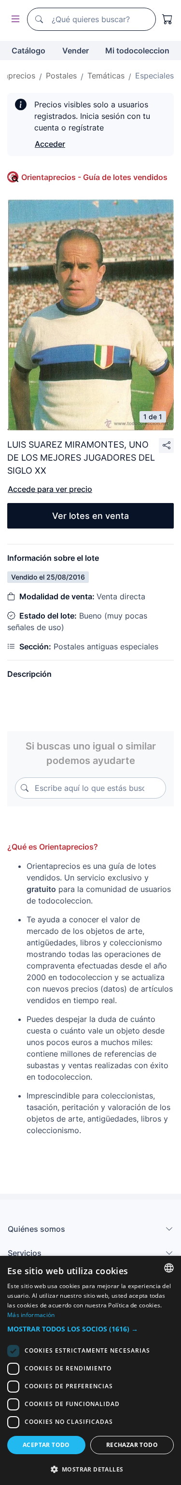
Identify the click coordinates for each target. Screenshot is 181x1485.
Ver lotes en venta (90, 516)
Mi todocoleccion (137, 50)
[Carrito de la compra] (167, 19)
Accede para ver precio (50, 489)
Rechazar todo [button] (132, 1445)
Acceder (50, 144)
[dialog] (90, 1370)
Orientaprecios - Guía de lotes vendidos (94, 177)
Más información (31, 1315)
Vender (75, 50)
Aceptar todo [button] (46, 1445)
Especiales (154, 75)
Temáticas (106, 75)
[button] (90, 1329)
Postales (61, 75)
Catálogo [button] (28, 50)
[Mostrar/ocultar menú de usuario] (13, 19)
